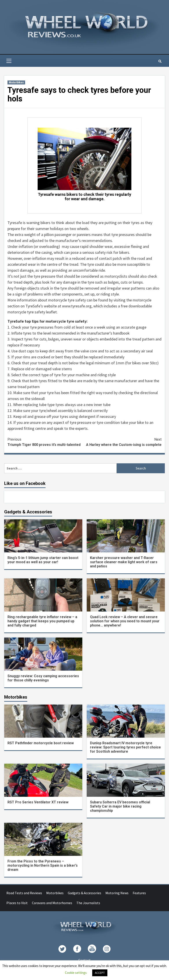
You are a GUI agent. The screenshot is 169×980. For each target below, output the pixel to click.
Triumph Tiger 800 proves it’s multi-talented (44, 442)
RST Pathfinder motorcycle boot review (40, 743)
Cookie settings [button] (76, 973)
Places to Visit (17, 903)
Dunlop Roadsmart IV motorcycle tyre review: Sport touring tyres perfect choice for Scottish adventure (125, 747)
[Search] (160, 61)
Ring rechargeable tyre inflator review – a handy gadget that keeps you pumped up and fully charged (42, 621)
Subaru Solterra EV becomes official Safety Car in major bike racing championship (120, 806)
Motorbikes (16, 82)
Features (139, 893)
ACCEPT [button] (100, 973)
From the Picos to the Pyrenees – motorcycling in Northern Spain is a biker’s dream (42, 865)
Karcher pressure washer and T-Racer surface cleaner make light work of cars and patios (123, 562)
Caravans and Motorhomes (52, 903)
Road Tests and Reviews (24, 893)
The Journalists (88, 903)
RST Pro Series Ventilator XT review (37, 802)
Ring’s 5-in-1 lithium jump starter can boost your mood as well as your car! (42, 560)
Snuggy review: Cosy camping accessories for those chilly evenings (43, 678)
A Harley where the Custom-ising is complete (124, 442)
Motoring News (117, 893)
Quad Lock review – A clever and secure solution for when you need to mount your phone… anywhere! (125, 621)
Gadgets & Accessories (84, 893)
